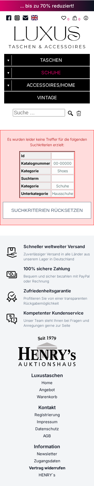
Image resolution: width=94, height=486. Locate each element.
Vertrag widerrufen (47, 467)
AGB (47, 435)
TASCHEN (51, 60)
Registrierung (47, 414)
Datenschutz (47, 428)
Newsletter (47, 453)
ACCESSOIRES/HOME (51, 85)
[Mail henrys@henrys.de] (25, 18)
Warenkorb (47, 396)
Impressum (47, 421)
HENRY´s (47, 474)
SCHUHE (51, 72)
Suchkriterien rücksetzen (47, 210)
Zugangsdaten (47, 460)
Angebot (47, 389)
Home (47, 382)
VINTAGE (47, 97)
